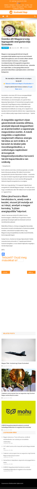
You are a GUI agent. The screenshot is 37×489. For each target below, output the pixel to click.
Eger (23, 5)
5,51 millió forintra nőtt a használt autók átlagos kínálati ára (19, 447)
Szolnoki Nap (20, 12)
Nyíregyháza (20, 7)
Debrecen (18, 5)
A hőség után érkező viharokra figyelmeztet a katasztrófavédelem (7, 272)
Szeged (30, 7)
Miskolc (14, 7)
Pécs (26, 7)
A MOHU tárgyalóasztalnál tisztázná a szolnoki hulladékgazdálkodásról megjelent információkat (16, 426)
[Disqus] (18, 299)
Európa (27, 5)
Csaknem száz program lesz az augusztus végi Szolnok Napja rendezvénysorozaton (18, 394)
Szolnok (22, 8)
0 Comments (25, 48)
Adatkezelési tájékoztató (16, 483)
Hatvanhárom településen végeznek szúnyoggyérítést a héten (19, 461)
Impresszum (5, 483)
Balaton (7, 5)
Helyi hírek (5, 47)
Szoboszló (16, 8)
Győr (31, 5)
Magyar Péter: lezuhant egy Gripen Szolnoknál (15, 363)
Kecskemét (8, 7)
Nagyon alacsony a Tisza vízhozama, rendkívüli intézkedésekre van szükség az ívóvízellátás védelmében (16, 439)
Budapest (12, 5)
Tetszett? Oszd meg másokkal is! (14, 259)
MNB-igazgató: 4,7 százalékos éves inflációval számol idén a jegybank (32, 272)
